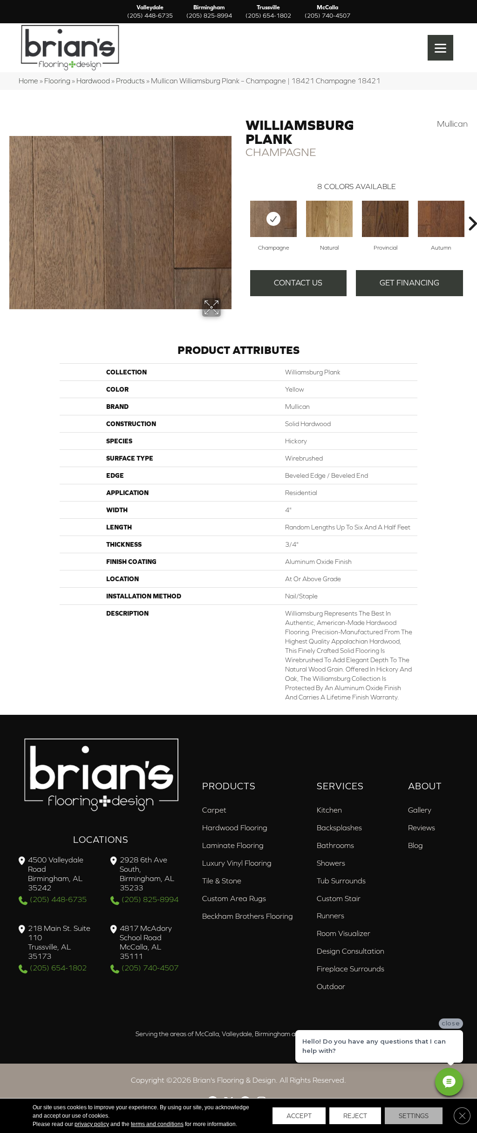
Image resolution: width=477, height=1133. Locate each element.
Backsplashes (339, 827)
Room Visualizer (343, 933)
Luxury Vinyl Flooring (237, 863)
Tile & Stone (221, 880)
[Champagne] (273, 218)
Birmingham (209, 12)
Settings (414, 1115)
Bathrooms (335, 845)
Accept (299, 1115)
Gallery (419, 810)
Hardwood (93, 81)
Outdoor (331, 986)
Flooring (57, 81)
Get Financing (409, 282)
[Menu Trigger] (440, 48)
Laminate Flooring (233, 845)
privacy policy (92, 1124)
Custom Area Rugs (234, 898)
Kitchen (329, 810)
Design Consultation (350, 951)
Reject (355, 1115)
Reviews (421, 827)
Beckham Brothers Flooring (247, 916)
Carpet (214, 810)
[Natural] (329, 218)
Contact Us (298, 282)
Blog (415, 845)
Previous (241, 209)
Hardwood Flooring (234, 827)
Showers (331, 863)
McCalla (327, 12)
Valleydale (150, 12)
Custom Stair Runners (339, 907)
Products (130, 81)
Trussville (268, 12)
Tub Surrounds (341, 880)
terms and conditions (157, 1124)
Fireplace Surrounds (350, 968)
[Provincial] (385, 218)
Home (28, 81)
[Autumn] (441, 218)
